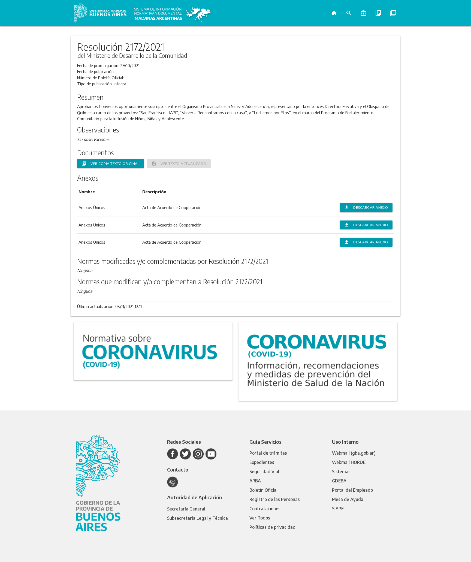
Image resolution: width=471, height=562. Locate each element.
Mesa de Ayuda (347, 499)
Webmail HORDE (349, 462)
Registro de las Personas (274, 499)
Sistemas (341, 471)
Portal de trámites (268, 453)
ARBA (255, 481)
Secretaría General (186, 509)
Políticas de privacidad (272, 527)
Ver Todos (259, 518)
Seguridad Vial (264, 471)
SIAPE (338, 508)
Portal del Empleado (352, 490)
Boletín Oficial (263, 490)
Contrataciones (264, 508)
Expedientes (261, 462)
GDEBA (339, 481)
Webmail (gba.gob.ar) (354, 453)
